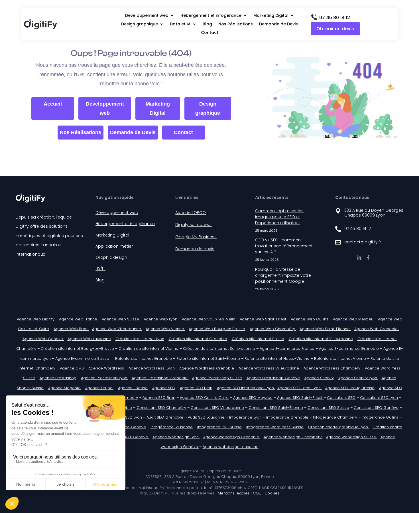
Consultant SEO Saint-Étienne (276, 407)
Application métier (114, 246)
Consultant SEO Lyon (379, 397)
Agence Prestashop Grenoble (160, 378)
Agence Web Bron (71, 329)
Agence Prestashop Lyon (104, 378)
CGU (257, 493)
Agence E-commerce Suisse (82, 358)
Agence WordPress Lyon (152, 368)
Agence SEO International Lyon (246, 388)
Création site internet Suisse (258, 339)
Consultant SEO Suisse (328, 407)
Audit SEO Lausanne (206, 417)
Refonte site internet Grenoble (143, 358)
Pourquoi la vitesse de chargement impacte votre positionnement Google (283, 275)
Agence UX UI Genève (128, 437)
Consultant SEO (341, 397)
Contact (209, 33)
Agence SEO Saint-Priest (300, 397)
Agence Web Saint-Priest (263, 319)
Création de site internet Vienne (149, 348)
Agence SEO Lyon (196, 388)
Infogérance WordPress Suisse (275, 427)
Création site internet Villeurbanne (321, 339)
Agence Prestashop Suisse (217, 378)
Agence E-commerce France (287, 348)
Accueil (53, 104)
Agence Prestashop (58, 378)
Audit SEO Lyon (128, 417)
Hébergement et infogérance (210, 15)
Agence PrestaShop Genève (273, 378)
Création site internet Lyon (139, 339)
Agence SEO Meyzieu (252, 397)
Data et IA (180, 24)
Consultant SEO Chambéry (161, 407)
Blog (207, 24)
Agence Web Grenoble (376, 329)
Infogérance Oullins (380, 417)
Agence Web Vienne (165, 329)
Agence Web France (78, 319)
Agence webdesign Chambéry (293, 437)
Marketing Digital (270, 15)
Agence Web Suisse (120, 319)
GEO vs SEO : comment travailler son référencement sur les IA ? (284, 246)
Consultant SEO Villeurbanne (217, 407)
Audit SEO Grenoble (165, 417)
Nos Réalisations (235, 24)
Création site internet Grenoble (198, 339)
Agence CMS (72, 368)
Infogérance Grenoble (287, 417)
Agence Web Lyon (161, 319)
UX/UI (100, 269)
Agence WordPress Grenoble (207, 368)
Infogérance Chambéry (335, 417)
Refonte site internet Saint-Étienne (208, 358)
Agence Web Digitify (35, 319)
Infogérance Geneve (126, 427)
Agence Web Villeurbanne (117, 329)
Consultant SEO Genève (376, 407)
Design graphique (139, 24)
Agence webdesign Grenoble (231, 437)
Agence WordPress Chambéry (332, 368)
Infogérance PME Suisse (219, 427)
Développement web (146, 15)
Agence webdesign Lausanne (231, 446)
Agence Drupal (99, 388)
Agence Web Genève (43, 339)
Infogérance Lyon (245, 417)
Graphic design (111, 257)
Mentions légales (234, 493)
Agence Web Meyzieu (353, 319)
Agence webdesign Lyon (176, 437)
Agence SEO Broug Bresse (350, 388)
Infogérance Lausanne (171, 427)
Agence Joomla (133, 388)
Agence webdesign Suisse (351, 437)
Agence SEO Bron (159, 397)
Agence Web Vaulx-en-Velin (209, 319)
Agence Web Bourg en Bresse (217, 329)
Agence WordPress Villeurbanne (269, 368)
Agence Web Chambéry (273, 329)
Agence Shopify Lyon (358, 378)
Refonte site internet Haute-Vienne (277, 358)
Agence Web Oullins (309, 319)
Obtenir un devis (335, 28)
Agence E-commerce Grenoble (349, 348)
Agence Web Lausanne (89, 339)
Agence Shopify (319, 378)
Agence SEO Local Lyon (299, 388)
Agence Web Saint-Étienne (325, 329)
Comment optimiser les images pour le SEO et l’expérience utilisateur (279, 217)
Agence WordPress (106, 368)
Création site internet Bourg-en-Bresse (78, 348)
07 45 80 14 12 (334, 17)
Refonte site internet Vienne (340, 358)
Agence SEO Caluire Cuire (204, 397)
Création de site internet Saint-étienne (219, 348)
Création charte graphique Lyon (338, 427)
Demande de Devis (278, 24)
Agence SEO (163, 388)
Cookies (272, 493)
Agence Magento (64, 388)
